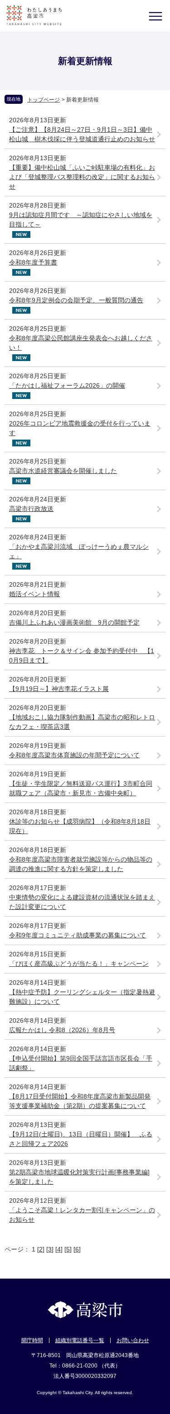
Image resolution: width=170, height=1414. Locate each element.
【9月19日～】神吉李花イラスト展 (59, 688)
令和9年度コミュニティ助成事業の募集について (77, 935)
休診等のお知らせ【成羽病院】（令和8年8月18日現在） (80, 826)
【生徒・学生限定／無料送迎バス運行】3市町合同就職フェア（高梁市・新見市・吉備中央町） (80, 788)
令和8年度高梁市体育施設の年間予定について (74, 755)
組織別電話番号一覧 (79, 1340)
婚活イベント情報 (34, 594)
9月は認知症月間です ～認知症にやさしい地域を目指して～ (80, 219)
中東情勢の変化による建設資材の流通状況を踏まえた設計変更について (82, 902)
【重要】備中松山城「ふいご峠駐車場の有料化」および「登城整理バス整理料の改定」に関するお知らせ (82, 177)
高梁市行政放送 (31, 508)
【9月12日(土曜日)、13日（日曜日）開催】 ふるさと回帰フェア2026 (80, 1139)
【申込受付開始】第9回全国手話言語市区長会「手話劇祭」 (80, 1063)
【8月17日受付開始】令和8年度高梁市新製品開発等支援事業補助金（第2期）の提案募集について (80, 1101)
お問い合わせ (133, 1340)
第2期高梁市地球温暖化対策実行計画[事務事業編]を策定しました (79, 1176)
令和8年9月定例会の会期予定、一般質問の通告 (76, 300)
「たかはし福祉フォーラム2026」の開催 (67, 385)
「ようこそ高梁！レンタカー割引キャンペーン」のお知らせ (82, 1214)
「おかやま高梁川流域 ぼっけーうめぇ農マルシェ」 (79, 551)
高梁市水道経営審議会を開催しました (63, 470)
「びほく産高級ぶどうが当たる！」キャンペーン (79, 963)
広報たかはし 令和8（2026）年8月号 (62, 1030)
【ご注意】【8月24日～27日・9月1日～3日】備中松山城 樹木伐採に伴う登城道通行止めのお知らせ (82, 134)
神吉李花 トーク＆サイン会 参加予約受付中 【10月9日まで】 (81, 655)
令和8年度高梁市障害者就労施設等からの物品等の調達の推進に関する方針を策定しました (80, 864)
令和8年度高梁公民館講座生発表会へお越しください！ (80, 342)
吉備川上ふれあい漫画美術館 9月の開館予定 (74, 622)
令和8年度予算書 (33, 262)
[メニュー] (155, 16)
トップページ (43, 100)
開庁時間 (32, 1340)
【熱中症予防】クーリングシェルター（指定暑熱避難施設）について (82, 996)
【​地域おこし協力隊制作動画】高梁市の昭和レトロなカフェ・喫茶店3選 (82, 722)
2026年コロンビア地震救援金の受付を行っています (80, 428)
